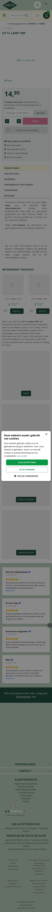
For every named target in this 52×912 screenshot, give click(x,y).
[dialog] (26, 456)
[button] (26, 476)
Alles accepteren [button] (27, 462)
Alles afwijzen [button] (27, 469)
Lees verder (22, 456)
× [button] (46, 434)
